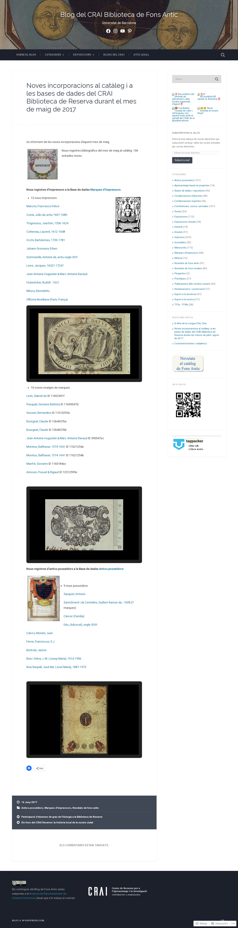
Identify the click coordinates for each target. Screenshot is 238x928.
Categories (53, 54)
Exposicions (82, 54)
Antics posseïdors (111, 569)
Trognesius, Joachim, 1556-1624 (47, 223)
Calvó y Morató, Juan (39, 633)
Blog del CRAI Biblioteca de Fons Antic (119, 14)
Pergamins (180, 273)
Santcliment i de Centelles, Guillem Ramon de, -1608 (97, 602)
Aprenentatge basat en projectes (191, 185)
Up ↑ (223, 920)
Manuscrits (180, 247)
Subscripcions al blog (186, 132)
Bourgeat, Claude (37, 421)
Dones (177, 211)
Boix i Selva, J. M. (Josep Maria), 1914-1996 (53, 658)
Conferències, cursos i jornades (191, 206)
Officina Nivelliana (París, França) (47, 299)
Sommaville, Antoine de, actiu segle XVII (51, 257)
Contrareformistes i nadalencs (190, 343)
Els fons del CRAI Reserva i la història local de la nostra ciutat (57, 822)
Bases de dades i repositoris (189, 190)
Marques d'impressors (58, 807)
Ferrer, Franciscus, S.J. (40, 641)
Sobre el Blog (26, 54)
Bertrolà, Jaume (36, 650)
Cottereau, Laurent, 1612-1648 (45, 231)
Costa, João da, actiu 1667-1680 (46, 214)
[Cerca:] (196, 79)
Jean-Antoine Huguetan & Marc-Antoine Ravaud (56, 274)
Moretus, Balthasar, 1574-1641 (45, 446)
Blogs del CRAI (114, 54)
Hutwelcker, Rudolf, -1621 (42, 282)
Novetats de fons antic (86, 807)
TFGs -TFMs (181, 304)
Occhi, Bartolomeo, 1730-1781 (45, 240)
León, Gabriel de (36, 396)
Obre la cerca (223, 54)
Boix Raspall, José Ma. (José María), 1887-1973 (56, 667)
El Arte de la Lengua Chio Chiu (190, 323)
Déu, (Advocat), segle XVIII (80, 624)
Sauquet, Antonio (74, 594)
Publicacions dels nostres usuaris (192, 283)
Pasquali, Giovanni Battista (43, 404)
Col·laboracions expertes (187, 201)
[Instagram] (115, 30)
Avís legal (141, 54)
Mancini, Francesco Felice (42, 206)
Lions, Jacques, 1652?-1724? (45, 265)
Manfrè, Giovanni (37, 463)
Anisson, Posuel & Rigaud (42, 472)
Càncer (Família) (74, 616)
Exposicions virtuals (185, 221)
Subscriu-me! (182, 160)
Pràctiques (180, 278)
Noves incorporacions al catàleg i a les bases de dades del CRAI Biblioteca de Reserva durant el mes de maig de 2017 (81, 97)
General (178, 226)
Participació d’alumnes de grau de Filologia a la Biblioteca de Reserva (61, 816)
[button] (77, 370)
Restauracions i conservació (189, 289)
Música (178, 258)
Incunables (180, 242)
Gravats (178, 232)
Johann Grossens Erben (41, 248)
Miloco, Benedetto (38, 291)
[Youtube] (122, 30)
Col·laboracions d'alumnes (188, 195)
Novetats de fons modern (188, 268)
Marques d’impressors (105, 189)
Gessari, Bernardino (38, 412)
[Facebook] (108, 30)
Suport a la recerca (184, 299)
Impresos (179, 237)
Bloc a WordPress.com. (28, 920)
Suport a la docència (185, 294)
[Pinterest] (129, 30)
